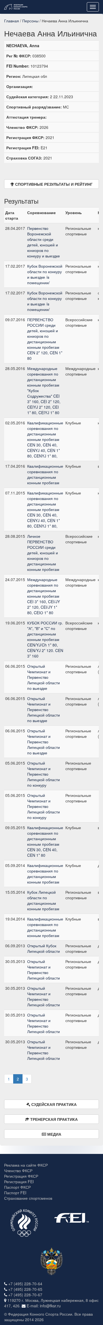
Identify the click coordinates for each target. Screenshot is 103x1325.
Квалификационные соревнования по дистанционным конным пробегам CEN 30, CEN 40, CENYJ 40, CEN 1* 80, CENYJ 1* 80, (45, 439)
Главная (11, 20)
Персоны (30, 20)
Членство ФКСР (18, 1170)
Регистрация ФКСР (21, 1176)
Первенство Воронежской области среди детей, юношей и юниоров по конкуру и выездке (43, 242)
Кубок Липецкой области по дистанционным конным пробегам (43, 900)
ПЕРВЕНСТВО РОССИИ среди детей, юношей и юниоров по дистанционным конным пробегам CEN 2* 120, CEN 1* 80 (44, 339)
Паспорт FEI (15, 1192)
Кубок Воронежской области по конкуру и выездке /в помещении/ (44, 274)
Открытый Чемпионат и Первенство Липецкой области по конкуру (43, 774)
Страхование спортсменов (28, 1198)
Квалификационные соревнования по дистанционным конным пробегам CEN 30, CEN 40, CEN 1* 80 (45, 841)
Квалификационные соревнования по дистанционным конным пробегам (45, 474)
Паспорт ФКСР (17, 1187)
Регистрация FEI (19, 1181)
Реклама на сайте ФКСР (26, 1165)
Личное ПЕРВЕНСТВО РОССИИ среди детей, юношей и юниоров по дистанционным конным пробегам (43, 552)
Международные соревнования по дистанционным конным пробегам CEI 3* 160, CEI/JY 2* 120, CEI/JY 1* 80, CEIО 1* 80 (43, 596)
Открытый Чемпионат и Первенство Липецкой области (43, 970)
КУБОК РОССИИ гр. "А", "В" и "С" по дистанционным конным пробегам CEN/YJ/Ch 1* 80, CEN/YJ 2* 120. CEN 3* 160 (45, 639)
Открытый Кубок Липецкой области (43, 948)
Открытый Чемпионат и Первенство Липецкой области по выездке (43, 677)
